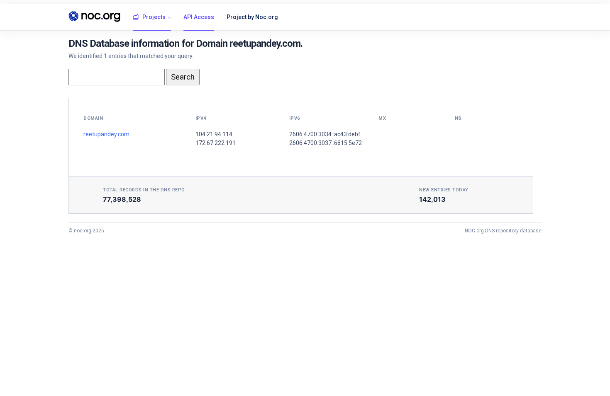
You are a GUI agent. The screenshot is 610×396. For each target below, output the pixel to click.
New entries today (443, 190)
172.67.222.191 (215, 143)
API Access (198, 17)
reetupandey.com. (107, 134)
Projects (154, 17)
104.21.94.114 (213, 134)
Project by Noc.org (252, 17)
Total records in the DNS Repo (144, 190)
